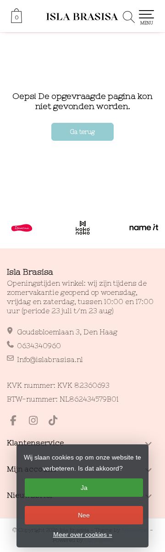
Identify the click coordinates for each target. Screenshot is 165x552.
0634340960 (39, 346)
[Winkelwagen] (16, 20)
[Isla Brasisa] (82, 16)
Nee (84, 515)
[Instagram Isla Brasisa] (37, 422)
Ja (84, 487)
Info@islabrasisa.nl (50, 359)
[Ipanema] (21, 228)
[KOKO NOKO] (82, 228)
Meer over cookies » (82, 534)
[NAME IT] (143, 228)
